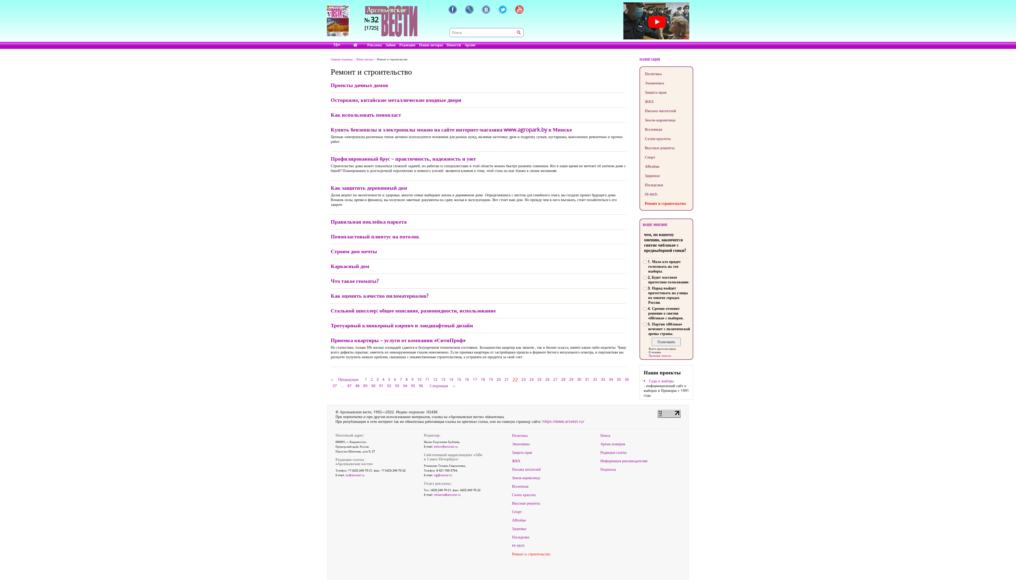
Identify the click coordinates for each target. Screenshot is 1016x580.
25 (539, 379)
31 (587, 379)
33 (603, 379)
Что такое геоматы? (355, 280)
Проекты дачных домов (359, 85)
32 (595, 379)
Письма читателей (660, 110)
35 (619, 379)
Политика (653, 73)
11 (427, 379)
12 (435, 379)
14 (451, 379)
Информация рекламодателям (623, 461)
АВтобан (652, 166)
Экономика (654, 82)
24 (531, 379)
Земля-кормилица (660, 120)
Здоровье (652, 175)
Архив (470, 44)
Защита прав (656, 92)
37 (335, 385)
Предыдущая (348, 379)
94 (405, 385)
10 (419, 379)
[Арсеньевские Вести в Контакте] (486, 9)
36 (627, 379)
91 (381, 385)
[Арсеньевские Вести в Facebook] (452, 9)
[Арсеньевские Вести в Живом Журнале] (469, 9)
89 (365, 385)
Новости (454, 44)
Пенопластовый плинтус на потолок (375, 236)
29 (571, 379)
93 (397, 385)
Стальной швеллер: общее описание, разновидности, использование (413, 310)
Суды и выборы (661, 381)
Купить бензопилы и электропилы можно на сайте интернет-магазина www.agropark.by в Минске (451, 129)
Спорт (650, 157)
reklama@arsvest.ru (447, 495)
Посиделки (654, 184)
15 (459, 379)
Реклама (374, 44)
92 (389, 385)
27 (555, 379)
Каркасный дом (350, 266)
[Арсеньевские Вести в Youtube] (519, 9)
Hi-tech (651, 194)
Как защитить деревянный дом (369, 187)
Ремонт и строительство (665, 203)
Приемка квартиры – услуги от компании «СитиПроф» (398, 340)
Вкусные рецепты (660, 147)
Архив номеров (612, 444)
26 (547, 379)
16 (467, 379)
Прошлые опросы (660, 355)
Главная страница (342, 59)
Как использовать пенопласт (366, 114)
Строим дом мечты (354, 251)
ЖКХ (649, 101)
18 (483, 379)
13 (443, 379)
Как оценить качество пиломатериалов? (380, 295)
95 (413, 385)
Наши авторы (431, 44)
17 (475, 379)
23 (523, 379)
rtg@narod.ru (443, 475)
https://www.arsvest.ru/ (563, 421)
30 (579, 379)
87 (349, 385)
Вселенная (653, 129)
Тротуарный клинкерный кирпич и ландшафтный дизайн (402, 325)
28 (563, 379)
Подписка (608, 469)
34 (611, 379)
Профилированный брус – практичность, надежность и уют (403, 158)
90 (373, 385)
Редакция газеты (613, 452)
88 (357, 385)
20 (499, 379)
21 (507, 379)
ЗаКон (390, 44)
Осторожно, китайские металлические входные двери (396, 99)
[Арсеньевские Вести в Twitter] (502, 9)
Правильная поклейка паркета (369, 221)
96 (421, 385)
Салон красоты (658, 138)
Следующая (439, 385)
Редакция (407, 44)
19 (491, 379)
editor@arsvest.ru (446, 446)
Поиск (605, 435)
